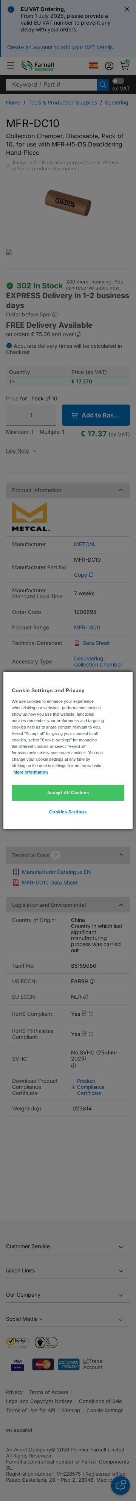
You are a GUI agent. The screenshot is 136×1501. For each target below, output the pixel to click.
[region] (68, 750)
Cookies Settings (68, 812)
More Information (31, 772)
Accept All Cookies (68, 792)
